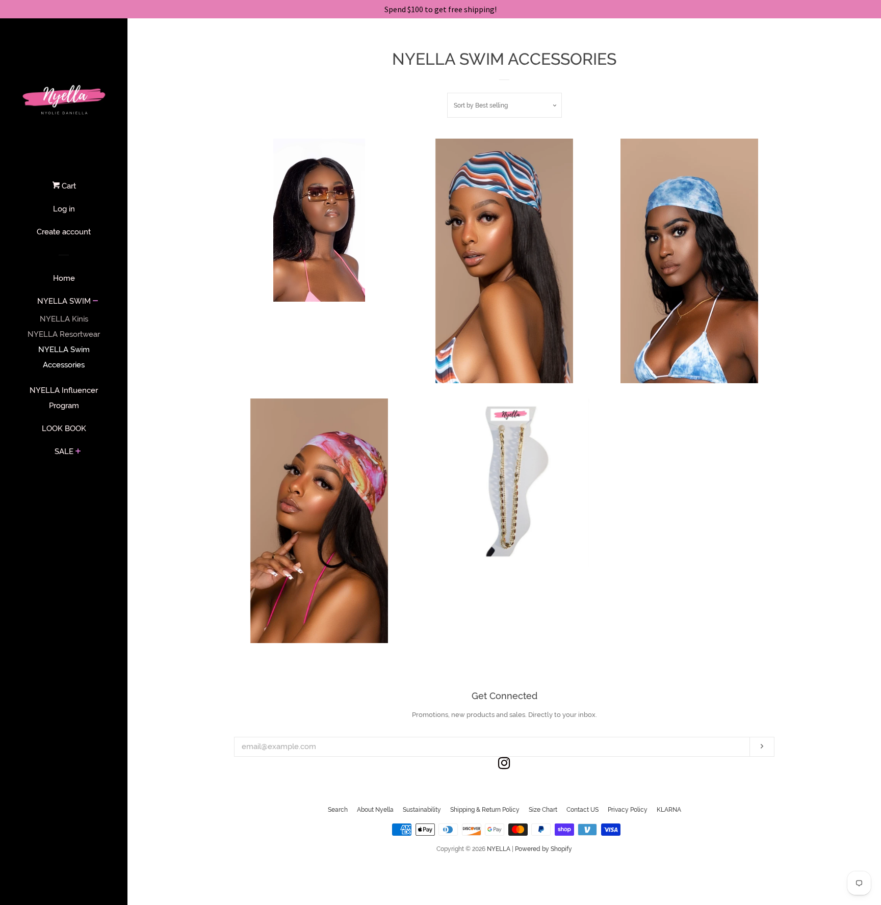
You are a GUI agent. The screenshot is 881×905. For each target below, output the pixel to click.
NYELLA (498, 849)
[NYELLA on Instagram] (504, 765)
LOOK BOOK (64, 428)
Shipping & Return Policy (485, 809)
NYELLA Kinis (64, 319)
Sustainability (422, 809)
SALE (64, 451)
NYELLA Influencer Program (64, 398)
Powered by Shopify (543, 849)
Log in (64, 209)
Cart (68, 186)
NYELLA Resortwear (64, 334)
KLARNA (669, 809)
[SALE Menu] (78, 452)
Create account (64, 231)
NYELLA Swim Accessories (64, 357)
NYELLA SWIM (64, 301)
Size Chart (543, 809)
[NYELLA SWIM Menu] (95, 301)
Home (64, 278)
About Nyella (375, 809)
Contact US (582, 809)
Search (338, 809)
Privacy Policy (627, 809)
